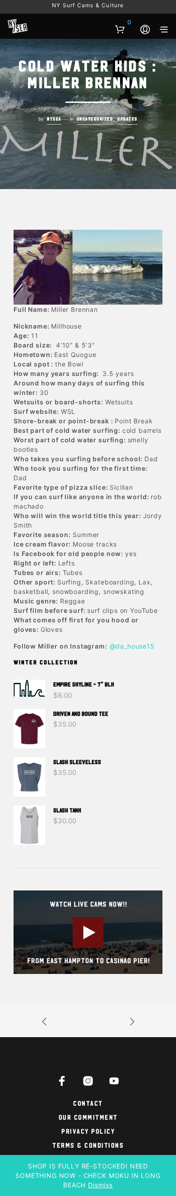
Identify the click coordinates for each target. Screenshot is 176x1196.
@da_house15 (132, 646)
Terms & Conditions (88, 1144)
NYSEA (54, 118)
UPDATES (127, 118)
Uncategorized (95, 118)
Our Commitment (88, 1116)
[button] (123, 22)
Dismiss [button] (100, 1185)
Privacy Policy (88, 1130)
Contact (88, 1102)
